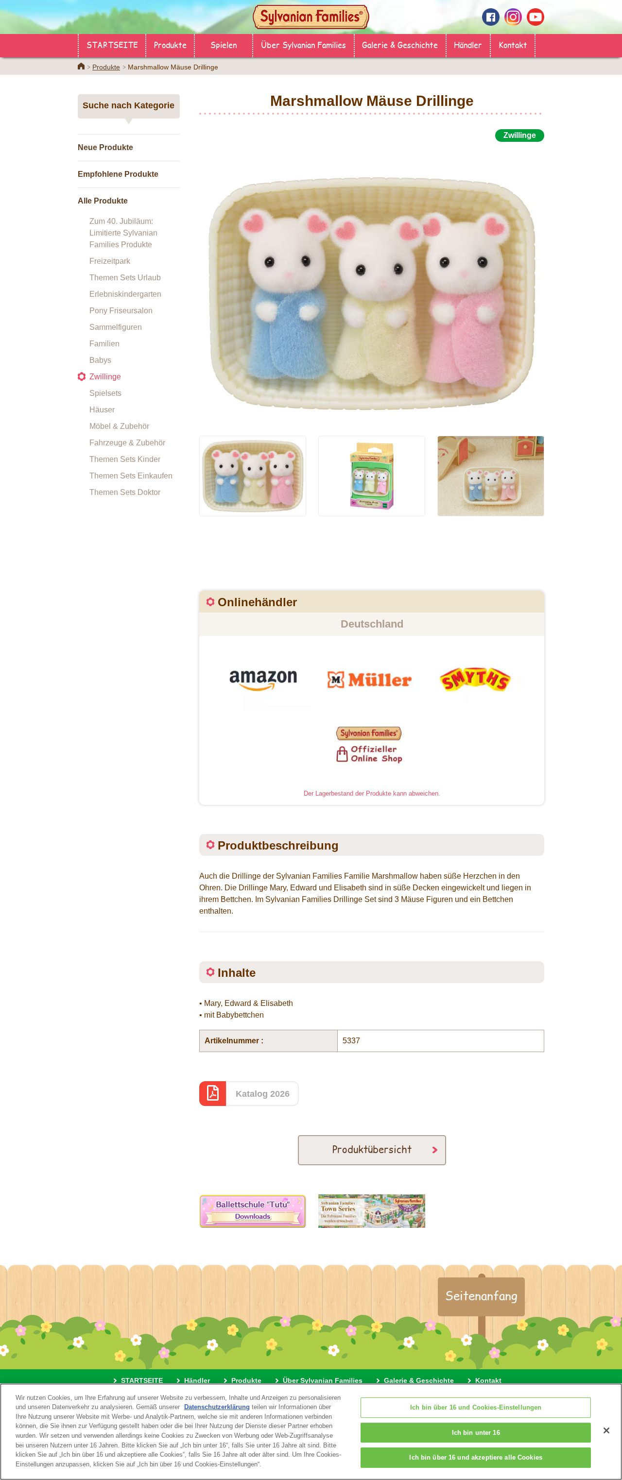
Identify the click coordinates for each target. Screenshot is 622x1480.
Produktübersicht (372, 1149)
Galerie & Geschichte (400, 44)
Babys (100, 360)
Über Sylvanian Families (303, 44)
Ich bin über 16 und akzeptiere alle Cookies (475, 1458)
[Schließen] (606, 1430)
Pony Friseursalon (121, 310)
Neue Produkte (105, 147)
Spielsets (105, 393)
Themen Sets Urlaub (125, 277)
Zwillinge (105, 377)
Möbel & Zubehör (119, 426)
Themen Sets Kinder (124, 459)
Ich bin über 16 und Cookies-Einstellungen (475, 1408)
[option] (371, 283)
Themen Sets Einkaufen (131, 476)
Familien (104, 344)
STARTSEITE (112, 44)
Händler (468, 44)
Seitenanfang (481, 1295)
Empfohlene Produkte (118, 174)
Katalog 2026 (263, 1094)
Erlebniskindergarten (125, 294)
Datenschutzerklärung (217, 1407)
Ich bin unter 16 (476, 1432)
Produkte (170, 44)
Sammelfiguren (115, 327)
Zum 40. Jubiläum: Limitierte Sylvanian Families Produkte (123, 233)
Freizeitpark (109, 261)
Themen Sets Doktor (124, 492)
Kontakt (513, 44)
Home (81, 66)
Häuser (102, 410)
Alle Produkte (103, 201)
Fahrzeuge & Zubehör (127, 443)
